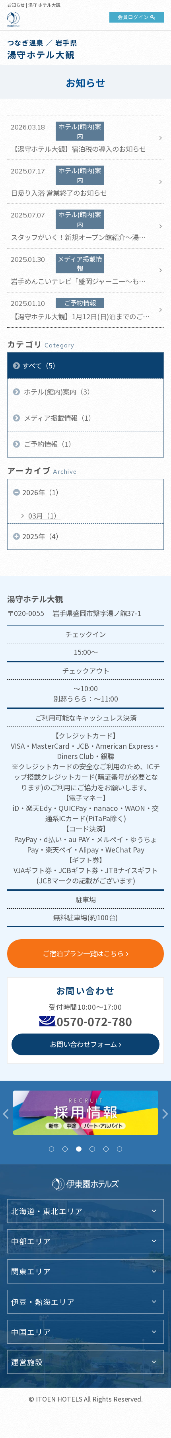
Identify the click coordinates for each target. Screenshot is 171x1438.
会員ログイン (133, 17)
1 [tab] (51, 1149)
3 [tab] (78, 1149)
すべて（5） (40, 365)
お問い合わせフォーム (83, 1044)
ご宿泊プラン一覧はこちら (83, 953)
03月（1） (44, 516)
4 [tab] (92, 1149)
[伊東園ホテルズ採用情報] (85, 1113)
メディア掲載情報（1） (58, 418)
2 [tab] (65, 1149)
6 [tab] (119, 1149)
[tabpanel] (85, 1113)
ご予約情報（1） (48, 444)
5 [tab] (106, 1149)
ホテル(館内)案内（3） (58, 392)
